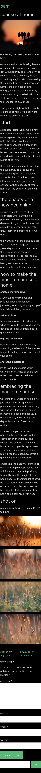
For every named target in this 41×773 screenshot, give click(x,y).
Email (4, 726)
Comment (6, 681)
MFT (21, 651)
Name (4, 713)
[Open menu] (1, 771)
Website (4, 740)
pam (5, 6)
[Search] (36, 764)
